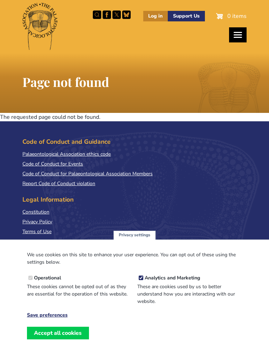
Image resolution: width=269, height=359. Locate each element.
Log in (155, 16)
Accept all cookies (58, 333)
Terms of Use (36, 231)
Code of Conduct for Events (52, 164)
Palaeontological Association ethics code (66, 154)
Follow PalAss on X (116, 15)
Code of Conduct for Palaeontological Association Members (87, 173)
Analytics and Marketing (172, 278)
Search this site (97, 15)
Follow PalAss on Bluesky (126, 15)
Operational (47, 278)
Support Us (186, 16)
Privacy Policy (37, 221)
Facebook (107, 15)
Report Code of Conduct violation (58, 183)
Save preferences (47, 315)
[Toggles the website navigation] (238, 34)
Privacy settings (134, 235)
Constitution (35, 212)
